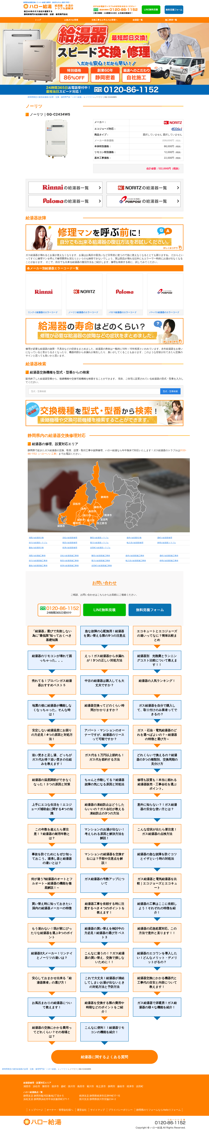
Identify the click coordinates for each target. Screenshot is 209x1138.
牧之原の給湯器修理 (135, 543)
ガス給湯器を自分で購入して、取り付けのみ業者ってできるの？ (157, 710)
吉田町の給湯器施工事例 (101, 566)
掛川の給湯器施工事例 (38, 561)
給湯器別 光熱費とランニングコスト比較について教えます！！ (157, 660)
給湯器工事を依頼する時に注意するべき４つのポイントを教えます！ (104, 908)
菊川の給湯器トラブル (99, 543)
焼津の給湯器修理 (69, 548)
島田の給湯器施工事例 (69, 561)
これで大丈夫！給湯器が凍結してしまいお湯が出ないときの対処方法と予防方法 (104, 982)
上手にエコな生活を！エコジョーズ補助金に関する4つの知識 (52, 809)
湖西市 (27, 1086)
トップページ (35, 1109)
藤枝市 (121, 1086)
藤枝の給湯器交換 (36, 548)
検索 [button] (170, 391)
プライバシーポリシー (120, 1109)
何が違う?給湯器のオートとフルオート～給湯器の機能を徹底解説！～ (52, 883)
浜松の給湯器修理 (69, 538)
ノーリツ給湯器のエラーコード (83, 312)
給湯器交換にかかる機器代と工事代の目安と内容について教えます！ (157, 982)
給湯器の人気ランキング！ (157, 680)
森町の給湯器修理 (164, 538)
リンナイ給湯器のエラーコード (43, 312)
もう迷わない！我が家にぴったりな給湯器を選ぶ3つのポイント (52, 933)
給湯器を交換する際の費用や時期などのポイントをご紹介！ (104, 1007)
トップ (38, 20)
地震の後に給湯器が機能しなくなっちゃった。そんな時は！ (52, 710)
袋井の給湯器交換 (134, 538)
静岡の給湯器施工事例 (169, 561)
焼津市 (130, 1086)
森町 (63, 1086)
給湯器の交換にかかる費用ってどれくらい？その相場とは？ (52, 1032)
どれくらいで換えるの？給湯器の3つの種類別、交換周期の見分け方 (157, 759)
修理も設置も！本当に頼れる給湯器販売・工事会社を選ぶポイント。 (157, 784)
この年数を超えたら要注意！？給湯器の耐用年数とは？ (52, 834)
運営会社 (82, 1109)
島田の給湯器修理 (69, 543)
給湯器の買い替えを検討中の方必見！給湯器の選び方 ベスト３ (104, 933)
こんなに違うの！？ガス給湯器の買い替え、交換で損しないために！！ (105, 957)
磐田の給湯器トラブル (99, 538)
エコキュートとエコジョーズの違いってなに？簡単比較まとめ (157, 635)
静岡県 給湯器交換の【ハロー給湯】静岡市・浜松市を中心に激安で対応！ (47, 2)
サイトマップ (97, 1109)
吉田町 (139, 1086)
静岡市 (111, 1086)
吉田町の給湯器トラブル (100, 548)
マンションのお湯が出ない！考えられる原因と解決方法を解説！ (104, 834)
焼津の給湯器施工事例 (69, 566)
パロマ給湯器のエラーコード (123, 312)
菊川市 (90, 1086)
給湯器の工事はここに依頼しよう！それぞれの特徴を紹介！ (157, 908)
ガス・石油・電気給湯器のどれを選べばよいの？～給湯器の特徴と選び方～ (157, 734)
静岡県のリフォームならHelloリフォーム (158, 1109)
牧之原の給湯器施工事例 (136, 561)
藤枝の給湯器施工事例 (38, 566)
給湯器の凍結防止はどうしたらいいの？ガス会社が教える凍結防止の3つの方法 (104, 809)
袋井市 (55, 1086)
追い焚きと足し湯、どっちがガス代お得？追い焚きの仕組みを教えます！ (52, 759)
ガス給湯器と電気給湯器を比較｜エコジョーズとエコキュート (157, 883)
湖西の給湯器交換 (36, 538)
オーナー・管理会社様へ (60, 1109)
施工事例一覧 (171, 20)
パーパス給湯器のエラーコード (164, 312)
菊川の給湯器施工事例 (100, 561)
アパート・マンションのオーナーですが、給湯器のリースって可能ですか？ (104, 734)
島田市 (81, 1086)
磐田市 (45, 1086)
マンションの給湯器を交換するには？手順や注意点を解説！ (105, 858)
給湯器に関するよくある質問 (104, 1057)
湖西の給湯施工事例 (37, 556)
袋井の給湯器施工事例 (135, 556)
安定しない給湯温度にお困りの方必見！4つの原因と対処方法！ (52, 734)
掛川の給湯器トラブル (38, 543)
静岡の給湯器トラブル (166, 543)
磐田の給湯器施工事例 (100, 556)
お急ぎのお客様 (71, 20)
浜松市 (36, 1086)
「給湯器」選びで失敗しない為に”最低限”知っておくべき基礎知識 (52, 635)
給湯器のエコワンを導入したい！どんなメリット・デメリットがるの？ (157, 957)
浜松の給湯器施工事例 (69, 556)
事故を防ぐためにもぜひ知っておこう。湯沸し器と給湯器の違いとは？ (52, 858)
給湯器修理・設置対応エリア (37, 1082)
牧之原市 (101, 1086)
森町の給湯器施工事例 (169, 556)
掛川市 (71, 1086)
